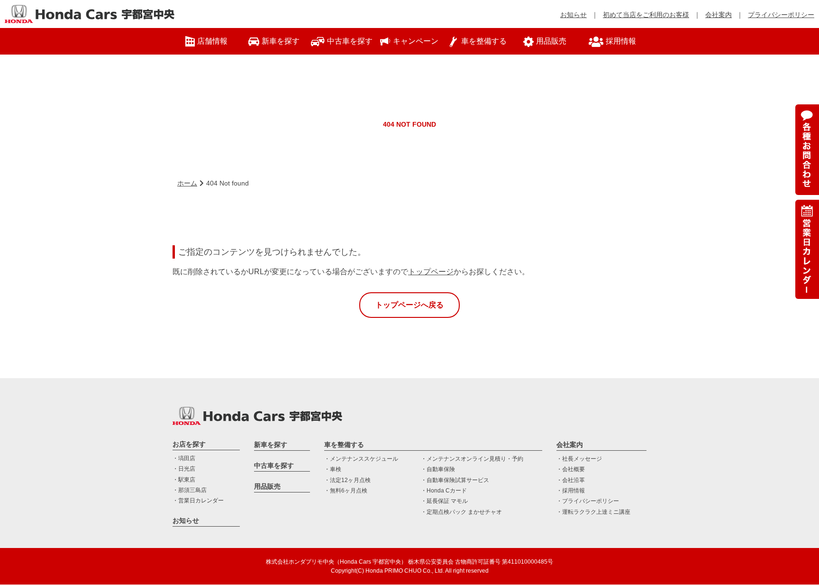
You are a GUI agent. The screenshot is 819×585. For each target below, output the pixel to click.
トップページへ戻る (409, 305)
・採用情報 (570, 490)
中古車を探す (274, 465)
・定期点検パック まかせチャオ (461, 512)
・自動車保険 (438, 469)
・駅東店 (184, 479)
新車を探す (270, 444)
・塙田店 (184, 458)
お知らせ (573, 15)
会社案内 (718, 15)
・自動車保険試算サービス (455, 480)
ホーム (187, 183)
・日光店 (184, 468)
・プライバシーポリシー (587, 501)
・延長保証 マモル (444, 501)
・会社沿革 (570, 480)
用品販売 (267, 486)
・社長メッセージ (579, 458)
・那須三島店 (190, 490)
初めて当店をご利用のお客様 (646, 15)
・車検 (332, 469)
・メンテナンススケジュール (361, 458)
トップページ (431, 272)
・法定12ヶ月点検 (347, 480)
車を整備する (344, 444)
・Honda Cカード (444, 490)
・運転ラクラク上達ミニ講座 (593, 512)
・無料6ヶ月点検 (345, 490)
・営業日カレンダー (198, 500)
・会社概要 (570, 469)
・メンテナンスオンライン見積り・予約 (472, 458)
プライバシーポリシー (781, 15)
